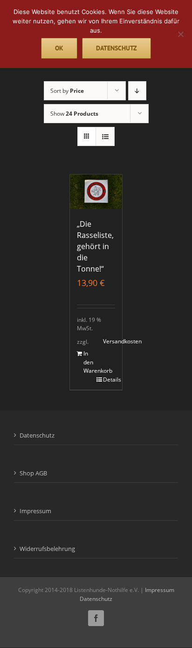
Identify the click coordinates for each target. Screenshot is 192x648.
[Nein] (180, 34)
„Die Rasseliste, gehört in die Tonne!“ (95, 246)
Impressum (35, 511)
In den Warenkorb (89, 362)
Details (109, 379)
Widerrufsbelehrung (47, 548)
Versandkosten (109, 341)
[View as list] (105, 136)
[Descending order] (137, 90)
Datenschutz (37, 435)
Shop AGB (33, 473)
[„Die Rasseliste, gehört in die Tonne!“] (96, 191)
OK (59, 48)
